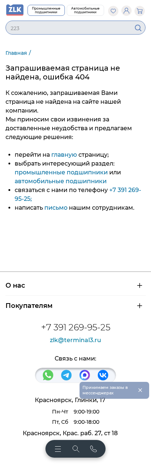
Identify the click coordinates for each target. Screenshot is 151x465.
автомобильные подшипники (61, 181)
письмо (55, 207)
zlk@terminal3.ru (75, 340)
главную (64, 154)
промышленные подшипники (61, 172)
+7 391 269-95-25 (75, 327)
